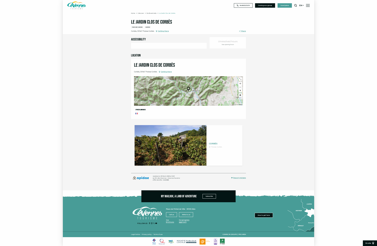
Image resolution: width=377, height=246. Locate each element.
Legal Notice (135, 234)
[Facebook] (149, 223)
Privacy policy (147, 234)
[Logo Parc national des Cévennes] (205, 242)
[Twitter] (154, 223)
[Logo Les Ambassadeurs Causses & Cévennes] (215, 242)
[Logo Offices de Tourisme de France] (154, 242)
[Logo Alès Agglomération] (171, 242)
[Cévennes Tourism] (76, 5)
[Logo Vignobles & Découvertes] (222, 242)
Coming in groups (229, 234)
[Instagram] (152, 223)
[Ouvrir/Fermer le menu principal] (308, 5)
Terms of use (158, 234)
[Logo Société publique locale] (187, 241)
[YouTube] (156, 223)
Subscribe (209, 196)
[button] (295, 5)
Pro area (242, 234)
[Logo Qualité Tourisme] (162, 242)
